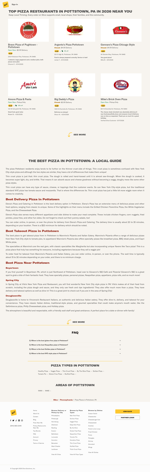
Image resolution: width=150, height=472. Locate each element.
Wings (90, 447)
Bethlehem (54, 434)
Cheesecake (92, 417)
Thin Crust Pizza (75, 443)
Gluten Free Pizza (75, 431)
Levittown (54, 449)
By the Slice (74, 428)
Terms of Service (38, 443)
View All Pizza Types (76, 454)
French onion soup (94, 429)
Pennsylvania (66, 400)
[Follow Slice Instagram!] (22, 421)
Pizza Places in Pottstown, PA (86, 400)
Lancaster (54, 437)
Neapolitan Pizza (75, 434)
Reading (54, 428)
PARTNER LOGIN (127, 418)
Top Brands (37, 431)
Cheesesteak (92, 423)
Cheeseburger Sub (94, 420)
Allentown (54, 425)
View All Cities (56, 454)
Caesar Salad (92, 413)
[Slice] (5, 5)
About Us (36, 413)
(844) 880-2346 (15, 426)
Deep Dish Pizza (75, 425)
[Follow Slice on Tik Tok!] (16, 421)
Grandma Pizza (75, 440)
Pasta (90, 435)
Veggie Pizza (74, 422)
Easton (53, 431)
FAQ (34, 434)
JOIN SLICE (127, 411)
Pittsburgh (54, 419)
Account (35, 437)
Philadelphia (55, 415)
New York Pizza (75, 415)
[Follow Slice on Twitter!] (13, 421)
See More (80, 134)
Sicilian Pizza (74, 419)
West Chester (55, 446)
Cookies (91, 426)
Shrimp (90, 441)
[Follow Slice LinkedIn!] (19, 421)
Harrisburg (54, 422)
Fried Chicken (92, 432)
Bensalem (54, 443)
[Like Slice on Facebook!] (10, 421)
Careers (35, 417)
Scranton (54, 440)
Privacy (35, 440)
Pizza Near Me (37, 423)
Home (35, 410)
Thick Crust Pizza (75, 449)
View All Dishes (93, 452)
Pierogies (91, 438)
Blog (34, 420)
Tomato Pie (73, 437)
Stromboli (91, 444)
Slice (55, 400)
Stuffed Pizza (74, 446)
